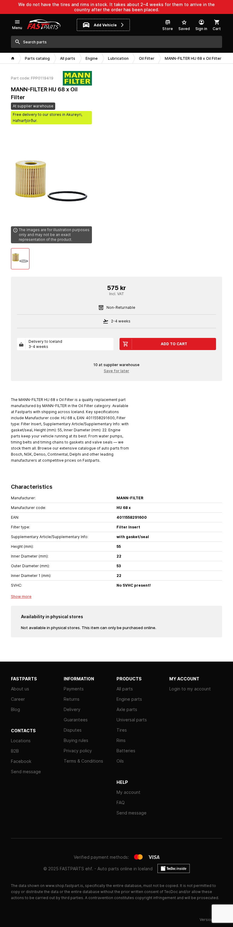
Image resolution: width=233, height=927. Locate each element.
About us (20, 688)
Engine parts (129, 699)
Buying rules (76, 740)
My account (128, 792)
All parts (124, 688)
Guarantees (76, 719)
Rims (121, 740)
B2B (15, 750)
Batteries (125, 750)
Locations (21, 740)
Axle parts (126, 709)
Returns (71, 699)
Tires (121, 730)
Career (18, 699)
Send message (26, 771)
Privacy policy (78, 750)
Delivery (72, 709)
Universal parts (131, 719)
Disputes (73, 730)
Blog (15, 709)
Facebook (21, 761)
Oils (120, 761)
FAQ (120, 802)
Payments (74, 688)
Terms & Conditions (83, 761)
